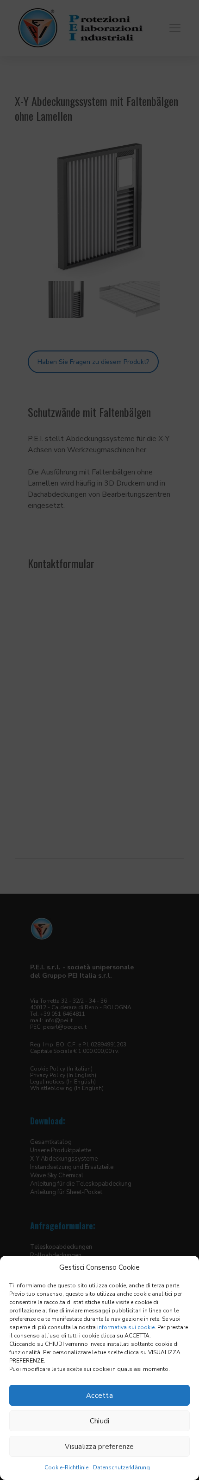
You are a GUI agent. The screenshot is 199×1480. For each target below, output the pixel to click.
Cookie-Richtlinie (66, 1467)
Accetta (99, 1395)
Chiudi (100, 1421)
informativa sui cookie (126, 1327)
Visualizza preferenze (99, 1446)
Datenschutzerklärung (121, 1467)
